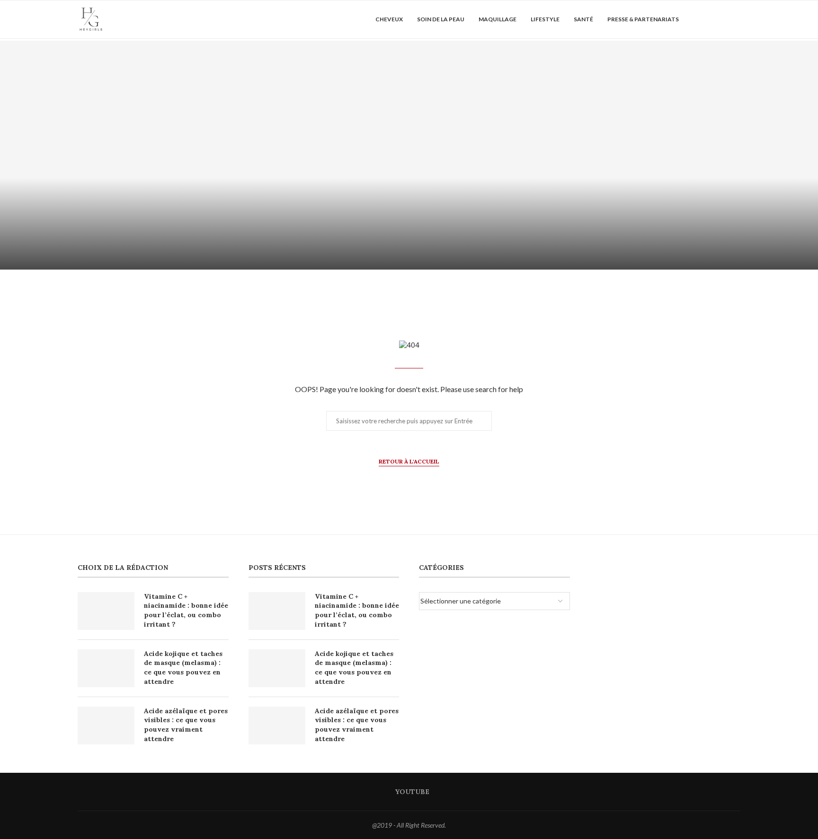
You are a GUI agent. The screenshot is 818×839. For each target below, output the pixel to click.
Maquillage (497, 19)
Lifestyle (545, 19)
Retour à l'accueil (409, 461)
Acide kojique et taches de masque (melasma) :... (613, 243)
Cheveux (389, 19)
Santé (583, 19)
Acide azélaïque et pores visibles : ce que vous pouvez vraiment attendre (186, 725)
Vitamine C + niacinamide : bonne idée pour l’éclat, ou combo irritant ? (186, 610)
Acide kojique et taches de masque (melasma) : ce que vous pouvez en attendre (183, 667)
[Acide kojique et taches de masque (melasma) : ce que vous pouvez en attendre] (613, 155)
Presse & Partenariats (643, 19)
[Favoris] (735, 19)
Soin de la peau (440, 19)
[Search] (719, 19)
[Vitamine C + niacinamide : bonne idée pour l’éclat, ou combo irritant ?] (204, 155)
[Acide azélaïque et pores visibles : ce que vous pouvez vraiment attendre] (106, 725)
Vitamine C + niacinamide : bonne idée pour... (204, 243)
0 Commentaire (230, 258)
